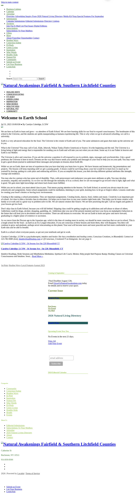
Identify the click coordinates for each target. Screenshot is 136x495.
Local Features (27, 265)
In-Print (4, 265)
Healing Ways (12, 40)
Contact (36, 38)
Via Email (52, 308)
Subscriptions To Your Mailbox (19, 31)
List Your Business (14, 64)
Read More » (37, 256)
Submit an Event (13, 62)
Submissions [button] (11, 19)
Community (11, 59)
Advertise (10, 430)
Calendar (10, 11)
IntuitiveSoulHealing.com (29, 239)
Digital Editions (40, 26)
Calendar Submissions (15, 21)
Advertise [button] (10, 14)
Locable (20, 473)
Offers (9, 33)
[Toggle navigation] (2, 5)
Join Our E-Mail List (15, 26)
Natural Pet (11, 57)
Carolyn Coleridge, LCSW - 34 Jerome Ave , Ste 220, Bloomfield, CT (32, 249)
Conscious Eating (13, 43)
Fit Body (10, 45)
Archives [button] (10, 23)
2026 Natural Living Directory (50, 16)
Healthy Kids (12, 55)
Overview (10, 16)
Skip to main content (9, 2)
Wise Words (11, 52)
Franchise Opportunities (22, 38)
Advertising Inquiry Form (26, 16)
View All (52, 341)
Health (9, 412)
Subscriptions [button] (12, 28)
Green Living (12, 47)
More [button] (8, 35)
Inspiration (10, 50)
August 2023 (39, 265)
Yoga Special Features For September (88, 16)
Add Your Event (55, 343)
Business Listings (13, 9)
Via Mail (51, 311)
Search (9, 78)
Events (9, 415)
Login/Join (10, 67)
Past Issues (28, 26)
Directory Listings (51, 21)
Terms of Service (33, 473)
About (9, 38)
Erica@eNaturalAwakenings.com (68, 283)
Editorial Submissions (35, 21)
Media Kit (67, 16)
